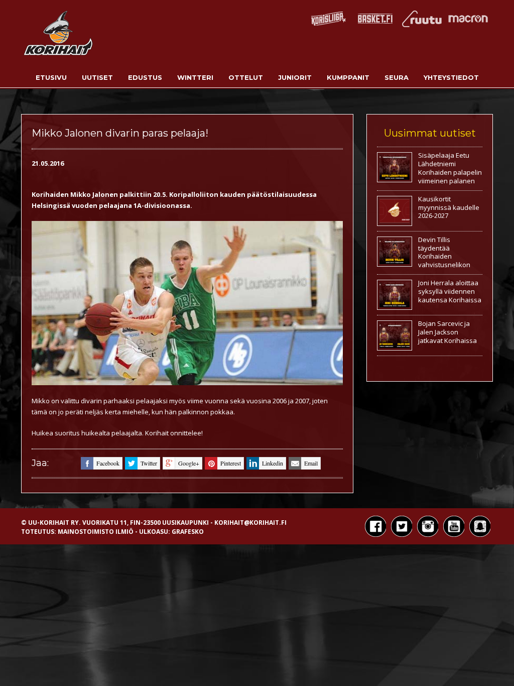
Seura (396, 77)
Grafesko (188, 531)
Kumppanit (348, 77)
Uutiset (97, 77)
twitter (149, 463)
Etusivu (51, 77)
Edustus (145, 77)
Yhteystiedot (451, 77)
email (311, 463)
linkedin (272, 463)
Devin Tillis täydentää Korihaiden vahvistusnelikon (444, 252)
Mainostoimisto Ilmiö (96, 531)
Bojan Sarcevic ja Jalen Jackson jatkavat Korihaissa (447, 332)
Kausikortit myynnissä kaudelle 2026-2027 (448, 207)
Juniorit (295, 77)
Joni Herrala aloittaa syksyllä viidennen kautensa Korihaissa (449, 291)
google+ (188, 463)
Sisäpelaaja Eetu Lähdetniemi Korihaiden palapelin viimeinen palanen (450, 168)
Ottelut (245, 77)
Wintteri (195, 77)
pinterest (230, 463)
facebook (107, 463)
